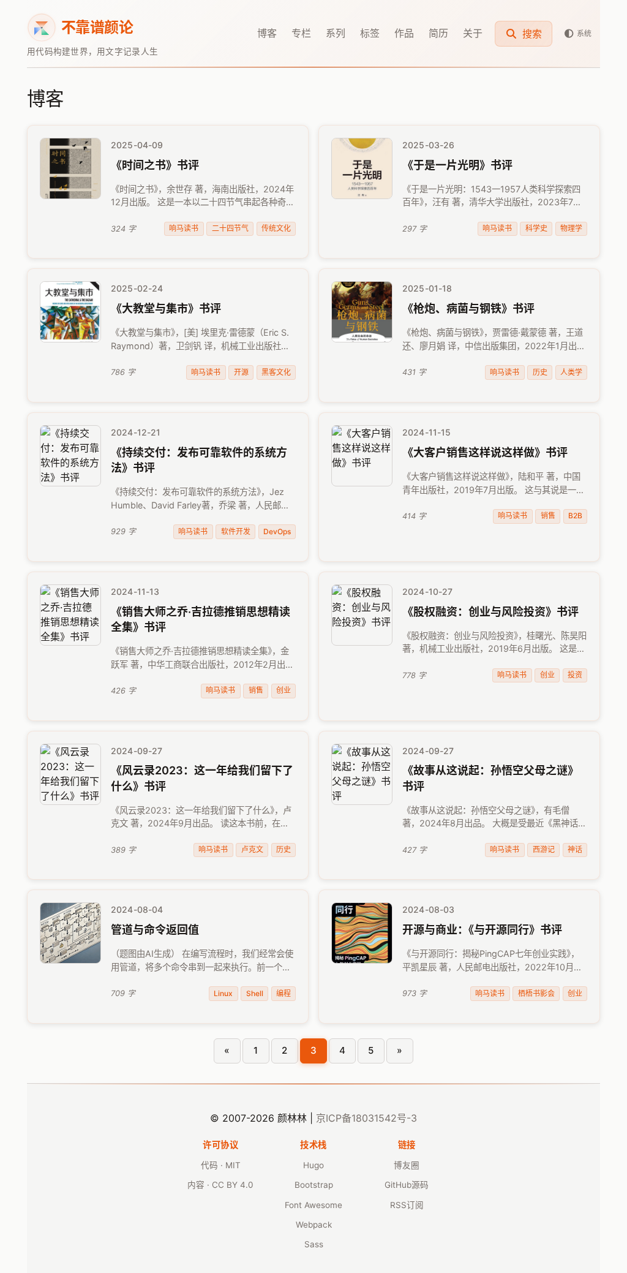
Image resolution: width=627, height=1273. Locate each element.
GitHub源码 (407, 1185)
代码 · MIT (221, 1165)
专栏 (301, 33)
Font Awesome (313, 1205)
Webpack (314, 1225)
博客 (267, 33)
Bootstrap (314, 1185)
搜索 (531, 34)
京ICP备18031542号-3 (366, 1118)
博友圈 (406, 1165)
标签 (370, 33)
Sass (313, 1244)
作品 (404, 33)
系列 (335, 33)
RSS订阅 (407, 1205)
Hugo (313, 1165)
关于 (472, 33)
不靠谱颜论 (97, 27)
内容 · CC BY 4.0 (220, 1185)
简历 (438, 33)
